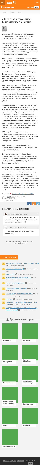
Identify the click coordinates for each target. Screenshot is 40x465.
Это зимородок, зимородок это (18, 277)
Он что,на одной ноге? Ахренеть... (19, 293)
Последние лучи (28, 404)
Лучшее (5, 12)
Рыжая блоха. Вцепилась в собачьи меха (22, 263)
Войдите (9, 242)
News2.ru (6, 461)
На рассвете (7, 340)
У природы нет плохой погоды (28, 382)
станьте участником (21, 242)
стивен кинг (12, 199)
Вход (37, 2)
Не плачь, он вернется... (15, 283)
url (27, 214)
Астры (5, 425)
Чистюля (9, 299)
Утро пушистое (7, 362)
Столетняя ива (7, 383)
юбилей (6, 199)
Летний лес (26, 340)
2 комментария (8, 200)
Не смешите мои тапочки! (16, 288)
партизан (10, 214)
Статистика (20, 461)
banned (10, 227)
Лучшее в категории (21, 319)
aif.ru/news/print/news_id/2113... (23, 194)
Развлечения (7, 7)
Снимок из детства (9, 446)
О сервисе (12, 461)
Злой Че (12, 197)
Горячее (12, 12)
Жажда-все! (10, 274)
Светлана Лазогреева (27, 361)
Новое (20, 12)
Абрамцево (26, 425)
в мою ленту (30, 7)
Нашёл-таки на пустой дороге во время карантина (8, 403)
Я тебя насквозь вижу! (15, 269)
